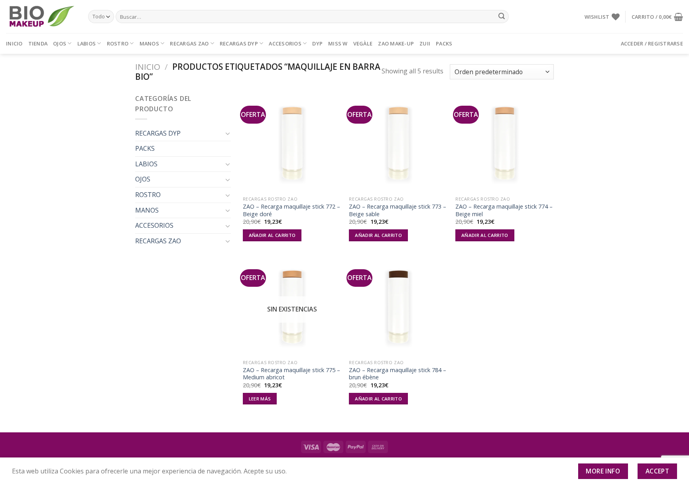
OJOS (59, 43)
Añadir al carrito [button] (272, 235)
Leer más (260, 399)
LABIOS (86, 43)
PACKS (444, 43)
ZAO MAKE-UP (396, 43)
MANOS (149, 43)
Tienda (38, 43)
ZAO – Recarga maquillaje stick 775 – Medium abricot (291, 374)
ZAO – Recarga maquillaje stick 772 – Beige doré (291, 210)
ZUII (424, 43)
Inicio (14, 43)
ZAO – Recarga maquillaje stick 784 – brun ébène (397, 374)
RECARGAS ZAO (189, 43)
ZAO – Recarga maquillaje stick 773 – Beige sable (397, 210)
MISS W (338, 43)
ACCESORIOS (285, 43)
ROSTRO (118, 43)
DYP (317, 43)
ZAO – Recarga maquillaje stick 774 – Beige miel (504, 210)
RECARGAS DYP (239, 43)
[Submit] (501, 17)
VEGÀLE (363, 43)
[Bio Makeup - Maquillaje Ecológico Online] (41, 17)
